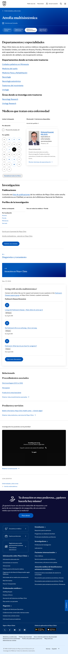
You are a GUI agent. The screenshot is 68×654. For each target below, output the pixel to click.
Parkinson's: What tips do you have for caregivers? (21, 346)
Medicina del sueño (10, 68)
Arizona (4, 215)
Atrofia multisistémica (19, 17)
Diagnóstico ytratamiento (19, 29)
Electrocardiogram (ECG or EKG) (12, 383)
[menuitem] (7, 30)
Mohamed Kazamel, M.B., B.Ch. (47, 133)
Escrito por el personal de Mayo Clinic (14, 231)
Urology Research (9, 103)
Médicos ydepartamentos (31, 29)
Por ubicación (6, 125)
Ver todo (4, 223)
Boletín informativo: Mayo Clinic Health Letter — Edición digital (22, 411)
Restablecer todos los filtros (12, 176)
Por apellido (5, 135)
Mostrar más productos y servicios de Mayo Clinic (18, 415)
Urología (5, 89)
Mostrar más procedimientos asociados (14, 397)
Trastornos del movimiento (12, 85)
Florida (4, 218)
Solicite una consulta (10, 244)
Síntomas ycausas (7, 29)
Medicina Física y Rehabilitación (14, 73)
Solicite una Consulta (11, 23)
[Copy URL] (45, 447)
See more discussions (14, 359)
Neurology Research (10, 99)
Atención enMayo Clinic (42, 29)
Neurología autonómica (11, 81)
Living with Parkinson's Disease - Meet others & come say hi (24, 310)
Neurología (6, 77)
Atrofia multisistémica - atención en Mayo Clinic (17, 236)
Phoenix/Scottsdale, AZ (12, 130)
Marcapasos (6, 388)
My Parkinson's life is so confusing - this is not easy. (21, 328)
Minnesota (5, 221)
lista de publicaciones (21, 194)
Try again (34, 452)
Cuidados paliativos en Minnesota (15, 64)
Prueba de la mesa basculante (11, 392)
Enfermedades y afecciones (12, 11)
